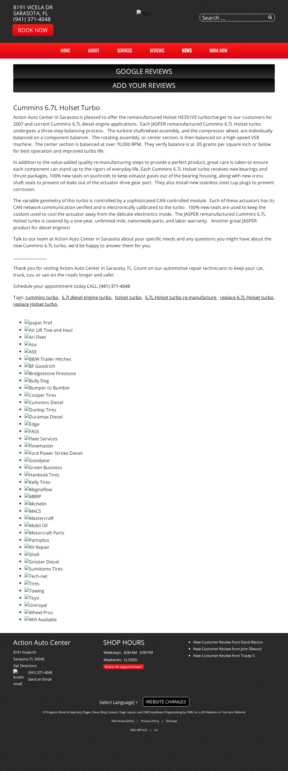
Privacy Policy (150, 721)
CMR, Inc (192, 712)
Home (65, 51)
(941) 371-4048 (32, 19)
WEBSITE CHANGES (166, 702)
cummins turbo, (42, 297)
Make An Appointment (124, 666)
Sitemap (171, 721)
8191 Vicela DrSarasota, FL (33, 10)
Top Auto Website (234, 712)
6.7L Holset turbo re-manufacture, (181, 297)
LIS (156, 730)
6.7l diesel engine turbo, (87, 297)
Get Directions (25, 665)
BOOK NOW (33, 30)
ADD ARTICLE (138, 730)
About (93, 51)
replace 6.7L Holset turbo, (247, 297)
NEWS (187, 51)
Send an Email (39, 679)
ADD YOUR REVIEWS (144, 85)
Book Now (219, 51)
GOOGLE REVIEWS (144, 71)
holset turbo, (129, 297)
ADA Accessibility (122, 721)
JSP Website (209, 712)
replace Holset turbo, (35, 304)
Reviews (157, 51)
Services (124, 51)
